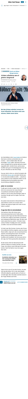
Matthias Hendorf (12, 79)
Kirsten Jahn (11, 175)
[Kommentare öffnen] (27, 127)
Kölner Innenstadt (15, 68)
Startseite (3, 68)
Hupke (9, 162)
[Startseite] (14, 2)
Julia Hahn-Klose (9, 263)
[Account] (25, 2)
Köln (8, 68)
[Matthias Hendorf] (23, 78)
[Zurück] (2, 5)
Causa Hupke (16, 157)
